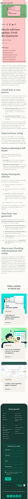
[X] (11, 496)
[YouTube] (20, 496)
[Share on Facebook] (15, 24)
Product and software (6, 40)
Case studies (5, 434)
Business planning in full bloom (10, 54)
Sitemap (16, 431)
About (4, 415)
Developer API (6, 436)
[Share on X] (10, 24)
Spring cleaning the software (9, 56)
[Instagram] (14, 496)
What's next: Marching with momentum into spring (14, 61)
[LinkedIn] (17, 496)
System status (6, 438)
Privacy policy (18, 429)
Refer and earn (18, 415)
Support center (6, 432)
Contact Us (5, 419)
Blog (3, 427)
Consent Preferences (19, 433)
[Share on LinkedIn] (13, 24)
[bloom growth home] (7, 3)
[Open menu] (25, 3)
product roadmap (21, 265)
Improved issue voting (8, 52)
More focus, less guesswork (9, 59)
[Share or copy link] (7, 24)
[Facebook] (8, 496)
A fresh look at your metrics (9, 50)
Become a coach (18, 417)
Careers (4, 417)
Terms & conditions (19, 427)
